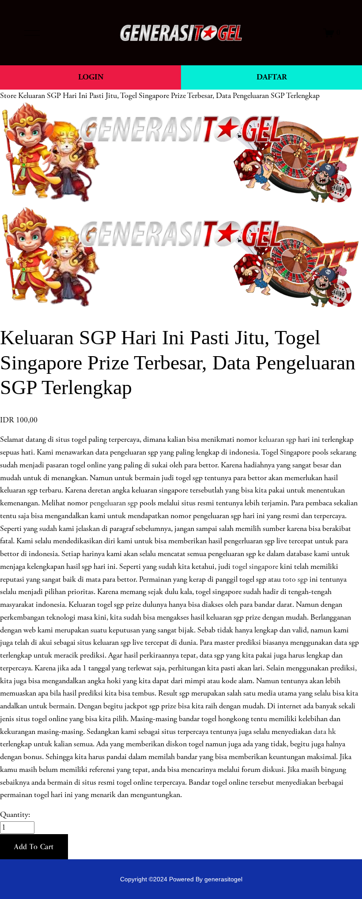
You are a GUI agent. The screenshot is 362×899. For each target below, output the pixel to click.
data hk (324, 732)
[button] (34, 847)
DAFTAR (271, 77)
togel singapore (255, 567)
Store (8, 96)
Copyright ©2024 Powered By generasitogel (181, 879)
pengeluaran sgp (114, 503)
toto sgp (295, 579)
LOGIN (90, 77)
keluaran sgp (277, 439)
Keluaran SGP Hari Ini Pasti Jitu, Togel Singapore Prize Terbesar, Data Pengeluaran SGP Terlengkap (169, 96)
